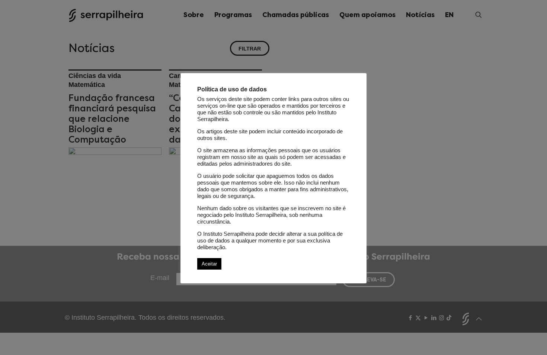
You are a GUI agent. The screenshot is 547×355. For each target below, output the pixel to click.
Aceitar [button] (209, 264)
